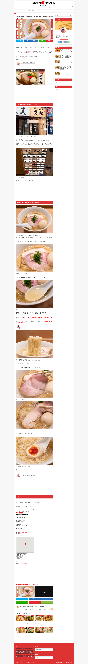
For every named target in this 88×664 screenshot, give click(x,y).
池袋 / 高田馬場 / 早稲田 (23, 532)
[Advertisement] (34, 93)
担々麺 (30, 652)
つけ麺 (24, 648)
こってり (21, 648)
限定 (24, 656)
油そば (28, 653)
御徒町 (22, 652)
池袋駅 (25, 563)
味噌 (26, 651)
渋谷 (32, 653)
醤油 (17, 656)
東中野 (17, 653)
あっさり (35, 584)
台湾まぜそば (20, 651)
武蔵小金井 (22, 653)
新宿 (32, 652)
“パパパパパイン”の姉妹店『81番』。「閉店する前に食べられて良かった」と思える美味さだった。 (65, 57)
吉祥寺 (24, 651)
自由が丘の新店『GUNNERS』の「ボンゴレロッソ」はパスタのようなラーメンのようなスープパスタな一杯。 (65, 51)
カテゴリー (50, 7)
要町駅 (27, 563)
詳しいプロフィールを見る (64, 39)
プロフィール (44, 7)
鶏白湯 (32, 656)
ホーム (38, 7)
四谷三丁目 (29, 651)
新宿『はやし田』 (31, 51)
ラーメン (22, 563)
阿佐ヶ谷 (22, 656)
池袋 (31, 584)
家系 (17, 652)
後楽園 (19, 652)
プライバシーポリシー (32, 662)
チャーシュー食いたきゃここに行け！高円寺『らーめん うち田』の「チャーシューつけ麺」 (65, 74)
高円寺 (29, 656)
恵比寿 (25, 652)
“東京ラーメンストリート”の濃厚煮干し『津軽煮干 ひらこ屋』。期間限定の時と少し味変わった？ (65, 68)
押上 (27, 652)
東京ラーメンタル (63, 662)
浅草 (30, 653)
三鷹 (29, 648)
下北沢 (32, 648)
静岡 (26, 656)
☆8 (20, 533)
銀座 (19, 656)
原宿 (17, 651)
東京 (19, 653)
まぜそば (27, 648)
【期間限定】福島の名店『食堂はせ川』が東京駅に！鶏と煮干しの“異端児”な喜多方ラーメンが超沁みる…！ (65, 62)
